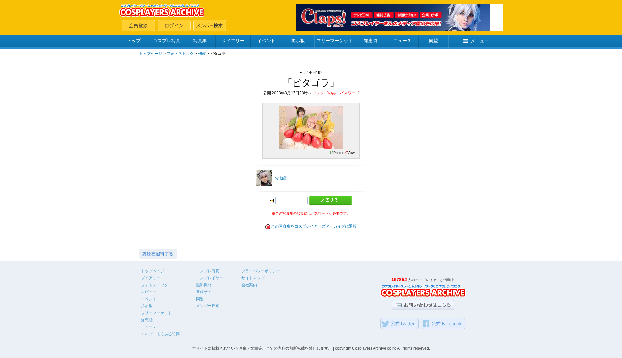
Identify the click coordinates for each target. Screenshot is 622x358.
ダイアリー (233, 40)
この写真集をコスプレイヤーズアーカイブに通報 (314, 226)
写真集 (200, 40)
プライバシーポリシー (260, 271)
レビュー (148, 292)
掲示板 (298, 40)
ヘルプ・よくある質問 (160, 334)
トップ (134, 40)
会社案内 (249, 285)
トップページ (150, 53)
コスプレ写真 (166, 40)
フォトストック (180, 53)
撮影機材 (204, 285)
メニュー (480, 40)
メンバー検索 (207, 306)
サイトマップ (253, 278)
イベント (266, 40)
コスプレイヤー (209, 278)
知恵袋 (370, 40)
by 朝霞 (281, 178)
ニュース (402, 40)
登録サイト (205, 292)
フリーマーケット (335, 40)
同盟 (433, 40)
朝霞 (202, 53)
